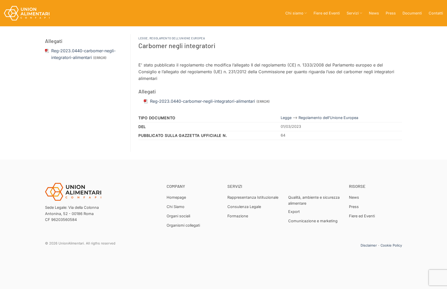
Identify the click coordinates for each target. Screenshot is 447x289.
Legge (143, 38)
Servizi (353, 13)
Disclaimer (369, 245)
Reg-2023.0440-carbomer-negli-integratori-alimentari (202, 101)
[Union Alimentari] (30, 13)
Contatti (436, 13)
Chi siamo (294, 13)
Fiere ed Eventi (327, 13)
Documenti (412, 13)
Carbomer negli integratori (176, 45)
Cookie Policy (391, 245)
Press (391, 13)
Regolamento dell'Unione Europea (177, 38)
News (374, 13)
